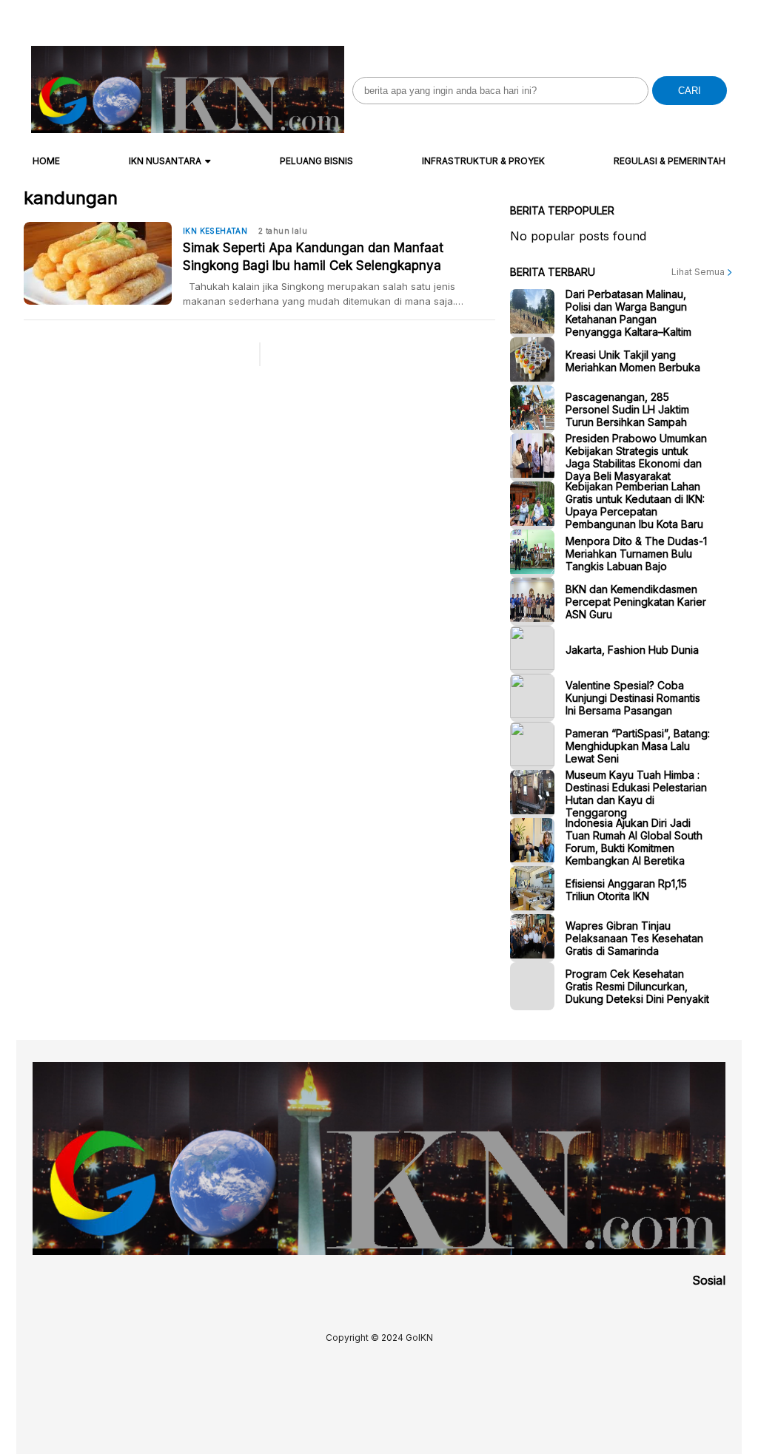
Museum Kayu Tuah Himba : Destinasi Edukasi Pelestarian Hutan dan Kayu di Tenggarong (636, 793)
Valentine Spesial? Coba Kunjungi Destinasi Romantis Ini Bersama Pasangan (633, 698)
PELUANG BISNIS (316, 160)
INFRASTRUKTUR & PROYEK (483, 160)
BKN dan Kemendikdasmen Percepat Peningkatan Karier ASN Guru (636, 602)
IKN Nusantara (165, 160)
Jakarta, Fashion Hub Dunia (632, 649)
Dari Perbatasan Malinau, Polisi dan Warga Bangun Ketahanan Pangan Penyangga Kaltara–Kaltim (628, 313)
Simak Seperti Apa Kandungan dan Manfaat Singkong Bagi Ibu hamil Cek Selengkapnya (313, 256)
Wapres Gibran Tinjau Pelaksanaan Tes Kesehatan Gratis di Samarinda (634, 938)
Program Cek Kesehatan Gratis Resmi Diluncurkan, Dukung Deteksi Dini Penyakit (637, 986)
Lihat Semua (699, 271)
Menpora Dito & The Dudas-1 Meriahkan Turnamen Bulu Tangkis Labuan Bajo (636, 553)
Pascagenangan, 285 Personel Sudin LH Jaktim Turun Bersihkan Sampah (627, 409)
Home (46, 160)
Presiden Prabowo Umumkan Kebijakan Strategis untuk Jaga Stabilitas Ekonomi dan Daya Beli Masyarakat (636, 457)
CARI (689, 90)
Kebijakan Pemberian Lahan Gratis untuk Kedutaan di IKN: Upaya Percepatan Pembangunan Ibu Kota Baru (635, 505)
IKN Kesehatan (215, 230)
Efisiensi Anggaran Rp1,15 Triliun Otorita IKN (626, 889)
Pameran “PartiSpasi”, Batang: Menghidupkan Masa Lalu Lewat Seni (638, 746)
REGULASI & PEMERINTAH (669, 160)
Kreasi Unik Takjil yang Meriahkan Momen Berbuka (633, 360)
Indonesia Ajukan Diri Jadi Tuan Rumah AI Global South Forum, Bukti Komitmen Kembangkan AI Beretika (634, 841)
